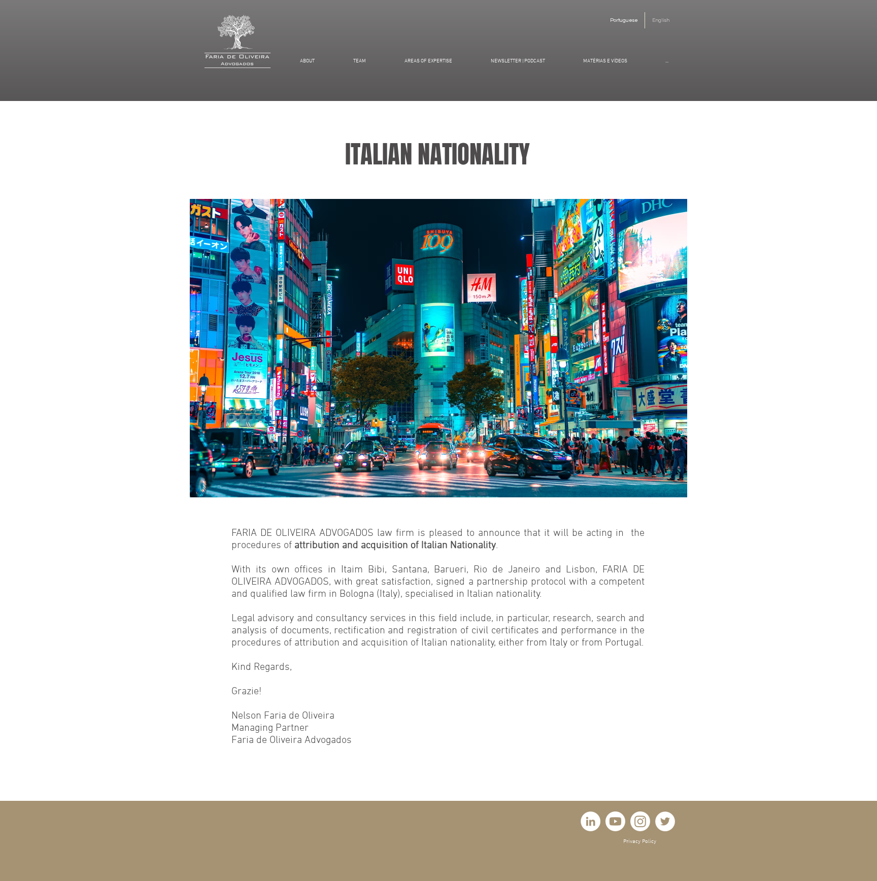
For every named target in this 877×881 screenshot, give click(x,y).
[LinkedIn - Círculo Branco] (590, 821)
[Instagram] (640, 821)
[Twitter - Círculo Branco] (665, 821)
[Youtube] (615, 821)
